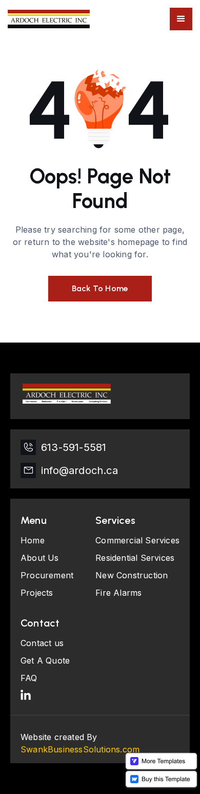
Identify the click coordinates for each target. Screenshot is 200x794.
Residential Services (134, 558)
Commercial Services (137, 540)
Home (33, 540)
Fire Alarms (118, 593)
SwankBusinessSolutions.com (80, 749)
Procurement (47, 575)
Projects (37, 593)
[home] (49, 19)
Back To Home (100, 288)
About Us (40, 558)
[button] (181, 19)
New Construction (131, 575)
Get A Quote (45, 660)
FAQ (29, 678)
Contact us (42, 643)
